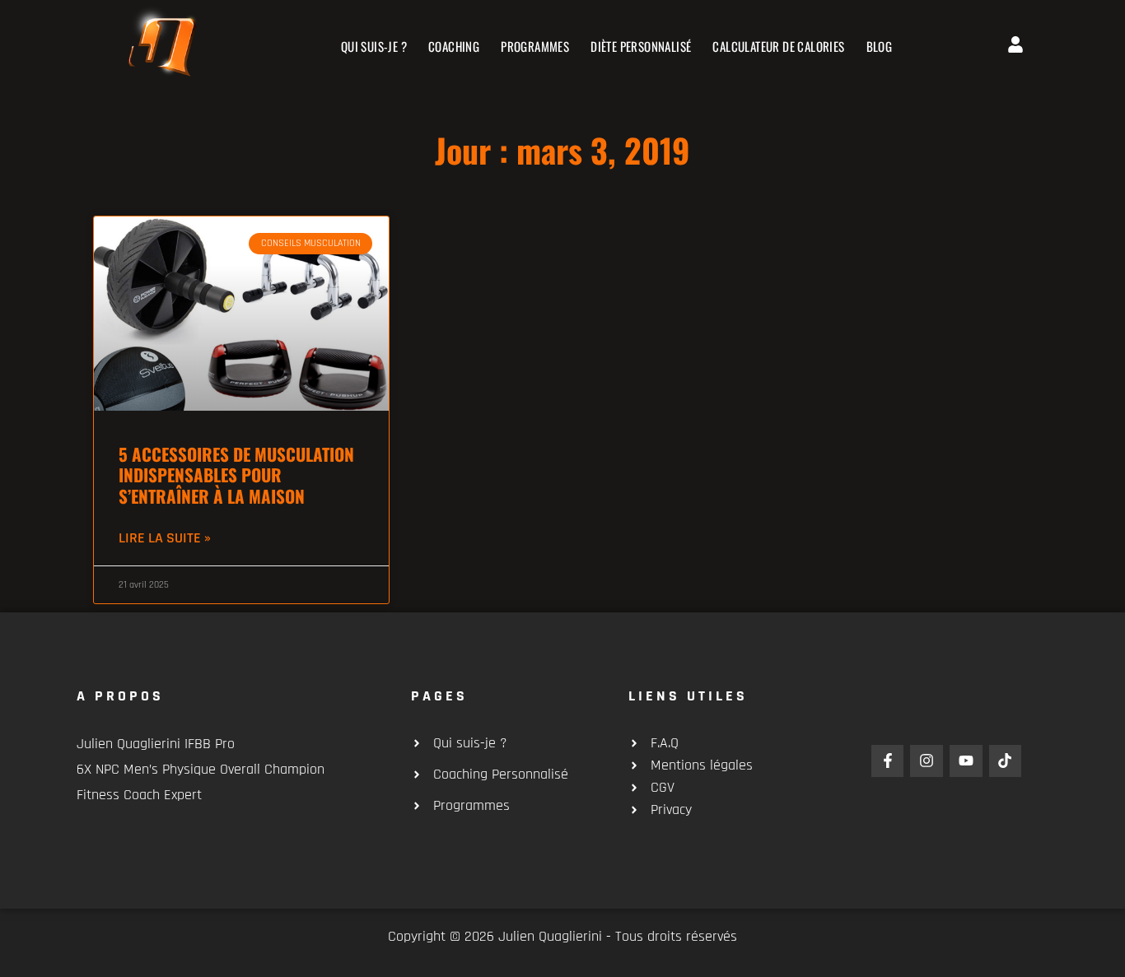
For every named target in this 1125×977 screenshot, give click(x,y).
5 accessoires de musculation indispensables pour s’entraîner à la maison (236, 474)
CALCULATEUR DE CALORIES (778, 46)
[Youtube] (966, 761)
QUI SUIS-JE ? (374, 46)
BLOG (879, 46)
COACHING (453, 46)
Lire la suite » (165, 537)
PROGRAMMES (535, 46)
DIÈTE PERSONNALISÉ (641, 46)
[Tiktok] (1005, 761)
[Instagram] (926, 761)
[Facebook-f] (887, 761)
